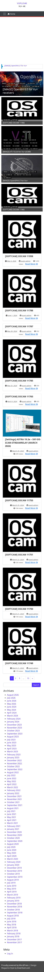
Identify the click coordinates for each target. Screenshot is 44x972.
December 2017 (14, 939)
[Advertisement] (22, 40)
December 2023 (14, 724)
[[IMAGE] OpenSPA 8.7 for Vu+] (22, 166)
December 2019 (14, 867)
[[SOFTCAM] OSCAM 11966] (22, 108)
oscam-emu (6, 120)
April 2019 (11, 891)
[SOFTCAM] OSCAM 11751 (19, 554)
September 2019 (14, 876)
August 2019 (13, 879)
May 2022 (11, 781)
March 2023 (12, 751)
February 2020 (13, 862)
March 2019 (12, 894)
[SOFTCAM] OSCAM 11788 (19, 310)
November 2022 (14, 763)
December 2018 (14, 903)
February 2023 (13, 754)
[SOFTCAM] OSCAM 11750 (19, 608)
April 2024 (11, 712)
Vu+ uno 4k (16, 86)
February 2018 (13, 933)
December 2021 (14, 796)
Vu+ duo (16, 140)
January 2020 (13, 864)
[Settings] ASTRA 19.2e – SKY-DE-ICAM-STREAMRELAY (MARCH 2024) (23, 443)
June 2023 (11, 742)
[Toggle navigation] (4, 14)
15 (28, 678)
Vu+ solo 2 (24, 143)
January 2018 (13, 936)
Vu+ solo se (6, 146)
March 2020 (12, 858)
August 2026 (13, 694)
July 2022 (11, 775)
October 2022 (13, 766)
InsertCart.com (23, 968)
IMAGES (4, 83)
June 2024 (11, 706)
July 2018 (11, 918)
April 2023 (11, 748)
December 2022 (14, 760)
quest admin (25, 261)
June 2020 (11, 850)
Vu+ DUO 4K (11, 83)
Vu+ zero (25, 149)
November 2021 (14, 799)
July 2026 (11, 697)
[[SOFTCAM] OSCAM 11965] (22, 195)
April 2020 (11, 856)
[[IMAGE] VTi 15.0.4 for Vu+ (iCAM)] (22, 137)
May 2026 (11, 703)
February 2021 (13, 826)
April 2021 (11, 820)
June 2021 (11, 814)
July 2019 (11, 882)
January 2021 (13, 829)
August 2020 (13, 844)
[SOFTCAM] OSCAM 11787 (19, 326)
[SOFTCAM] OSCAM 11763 (19, 396)
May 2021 (11, 817)
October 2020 (13, 838)
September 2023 (14, 733)
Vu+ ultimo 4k (6, 86)
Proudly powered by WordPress (15, 965)
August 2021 (13, 808)
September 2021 (14, 805)
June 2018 (11, 921)
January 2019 (13, 900)
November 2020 (14, 835)
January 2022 (13, 793)
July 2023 (11, 739)
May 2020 (11, 853)
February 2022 (13, 790)
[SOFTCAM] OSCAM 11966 (14, 123)
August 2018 (13, 915)
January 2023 (13, 757)
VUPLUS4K (22, 3)
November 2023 (14, 727)
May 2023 (11, 745)
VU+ (11, 140)
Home (12, 14)
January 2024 (13, 721)
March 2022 (12, 787)
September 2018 (14, 912)
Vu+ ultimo (16, 146)
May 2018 (11, 924)
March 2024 (12, 715)
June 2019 (11, 885)
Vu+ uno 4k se (26, 86)
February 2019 (13, 897)
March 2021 (12, 823)
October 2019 (13, 873)
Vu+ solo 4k (31, 83)
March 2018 (12, 930)
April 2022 (11, 784)
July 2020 (11, 847)
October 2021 (13, 802)
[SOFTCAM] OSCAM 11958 (19, 256)
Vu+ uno (34, 146)
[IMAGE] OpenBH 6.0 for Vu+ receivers (20, 90)
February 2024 (13, 718)
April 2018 (11, 927)
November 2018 (14, 906)
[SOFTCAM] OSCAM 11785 (19, 380)
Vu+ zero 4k (35, 86)
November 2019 (14, 870)
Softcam (14, 120)
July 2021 (11, 811)
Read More (32, 263)
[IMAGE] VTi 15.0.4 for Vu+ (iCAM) (17, 151)
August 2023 (13, 736)
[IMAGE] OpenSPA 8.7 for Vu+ (15, 66)
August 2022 (13, 772)
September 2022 (14, 769)
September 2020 (14, 841)
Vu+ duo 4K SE (21, 83)
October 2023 (13, 730)
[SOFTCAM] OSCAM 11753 (19, 500)
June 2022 (11, 778)
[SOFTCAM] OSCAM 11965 (14, 209)
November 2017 (14, 942)
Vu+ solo (16, 143)
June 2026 (11, 700)
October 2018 (13, 909)
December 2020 (14, 832)
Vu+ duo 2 (24, 140)
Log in (10, 953)
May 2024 (11, 709)
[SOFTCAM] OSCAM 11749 (19, 663)
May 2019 (11, 888)
